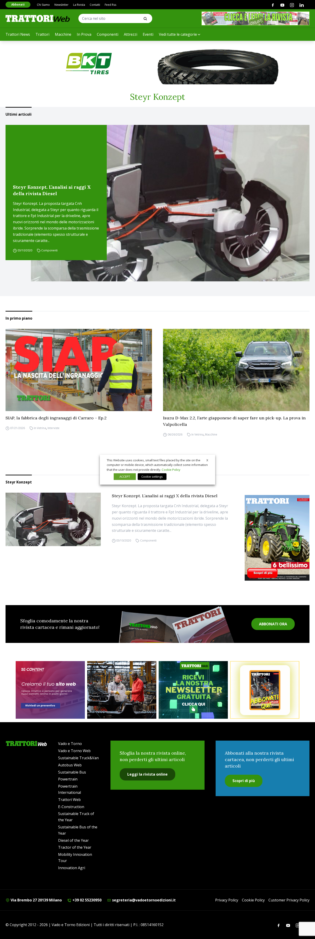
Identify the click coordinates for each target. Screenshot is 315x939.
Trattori (42, 34)
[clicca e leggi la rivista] (255, 18)
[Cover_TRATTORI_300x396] (277, 538)
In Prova (84, 34)
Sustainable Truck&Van (78, 757)
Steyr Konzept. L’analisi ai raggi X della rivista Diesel (52, 190)
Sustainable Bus (72, 772)
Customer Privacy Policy (288, 900)
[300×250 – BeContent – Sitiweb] (50, 690)
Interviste (53, 428)
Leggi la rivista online (147, 774)
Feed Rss (110, 5)
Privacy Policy (226, 900)
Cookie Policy (253, 900)
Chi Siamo (43, 5)
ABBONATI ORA (273, 624)
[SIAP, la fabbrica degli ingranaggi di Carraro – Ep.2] (79, 370)
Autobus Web (70, 765)
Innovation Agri (71, 867)
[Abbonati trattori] (264, 690)
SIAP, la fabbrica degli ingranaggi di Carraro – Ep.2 (56, 418)
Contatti (95, 5)
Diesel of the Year (73, 840)
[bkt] (157, 63)
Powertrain (67, 779)
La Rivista (79, 5)
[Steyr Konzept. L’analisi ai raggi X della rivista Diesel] (170, 203)
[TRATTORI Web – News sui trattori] (38, 18)
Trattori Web (69, 799)
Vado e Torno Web (74, 750)
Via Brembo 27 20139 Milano (36, 900)
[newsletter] (193, 690)
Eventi (148, 34)
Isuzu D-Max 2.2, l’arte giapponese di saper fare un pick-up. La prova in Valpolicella (234, 421)
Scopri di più (243, 780)
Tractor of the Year (74, 847)
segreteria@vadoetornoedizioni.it (143, 900)
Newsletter (61, 5)
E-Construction (71, 806)
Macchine (63, 34)
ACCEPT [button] (124, 476)
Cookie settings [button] (152, 476)
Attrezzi (130, 34)
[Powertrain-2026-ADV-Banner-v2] (121, 690)
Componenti (107, 34)
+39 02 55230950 (86, 900)
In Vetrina (40, 428)
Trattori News (18, 34)
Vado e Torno (70, 743)
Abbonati (18, 4)
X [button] (207, 460)
